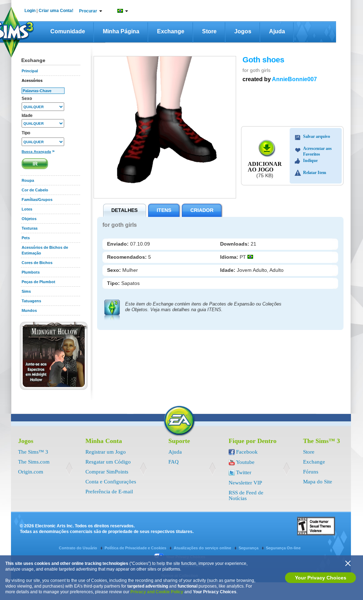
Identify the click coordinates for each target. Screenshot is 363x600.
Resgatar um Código (108, 462)
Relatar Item (314, 172)
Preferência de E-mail (109, 491)
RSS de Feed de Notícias (246, 495)
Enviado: (118, 244)
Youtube (245, 462)
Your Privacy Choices (320, 578)
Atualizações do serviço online (203, 548)
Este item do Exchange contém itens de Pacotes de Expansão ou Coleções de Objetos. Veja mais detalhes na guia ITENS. (203, 306)
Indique (310, 160)
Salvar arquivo (316, 136)
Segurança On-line (283, 548)
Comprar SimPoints (106, 472)
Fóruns (310, 472)
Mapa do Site (317, 481)
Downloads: (235, 244)
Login (29, 10)
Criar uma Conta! (56, 10)
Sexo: (114, 270)
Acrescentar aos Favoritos (317, 149)
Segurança (249, 548)
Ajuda (277, 31)
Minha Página (121, 31)
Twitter (243, 472)
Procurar (88, 11)
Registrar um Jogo (105, 452)
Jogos (242, 31)
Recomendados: (127, 257)
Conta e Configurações (110, 481)
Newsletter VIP (245, 483)
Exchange (170, 31)
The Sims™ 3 (33, 452)
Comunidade (67, 31)
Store (209, 31)
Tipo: (114, 283)
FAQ (173, 462)
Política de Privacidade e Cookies (136, 548)
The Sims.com (34, 462)
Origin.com (30, 472)
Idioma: (230, 257)
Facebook (247, 452)
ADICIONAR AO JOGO (265, 167)
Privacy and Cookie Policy (156, 591)
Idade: (228, 270)
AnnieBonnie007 (294, 79)
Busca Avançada (36, 151)
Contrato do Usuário (78, 548)
